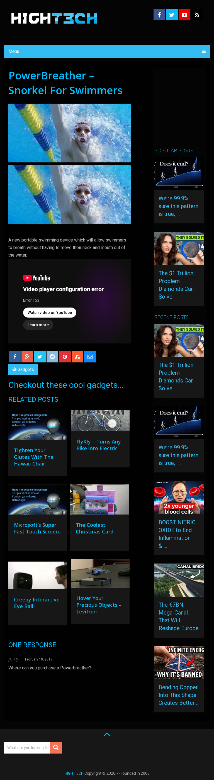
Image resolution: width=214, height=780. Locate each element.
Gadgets (26, 369)
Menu (13, 51)
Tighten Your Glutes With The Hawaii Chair (34, 457)
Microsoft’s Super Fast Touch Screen (36, 528)
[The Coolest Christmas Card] (99, 500)
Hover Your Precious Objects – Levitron (98, 605)
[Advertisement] (184, 110)
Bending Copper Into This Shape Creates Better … (179, 695)
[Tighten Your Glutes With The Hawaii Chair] (37, 426)
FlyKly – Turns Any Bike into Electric (98, 445)
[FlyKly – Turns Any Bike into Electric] (100, 422)
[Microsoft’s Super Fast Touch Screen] (37, 500)
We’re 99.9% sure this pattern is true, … (178, 206)
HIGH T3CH (74, 773)
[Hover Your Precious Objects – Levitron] (100, 575)
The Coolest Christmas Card (94, 528)
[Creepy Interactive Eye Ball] (37, 575)
